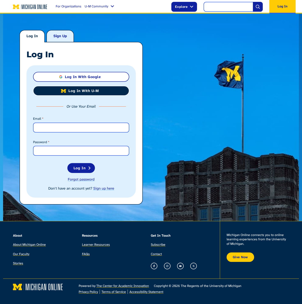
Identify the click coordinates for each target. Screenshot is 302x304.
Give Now (240, 257)
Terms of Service (113, 292)
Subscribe (158, 244)
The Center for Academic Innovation (122, 286)
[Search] (258, 7)
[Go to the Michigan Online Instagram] (167, 266)
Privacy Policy (88, 292)
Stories (18, 263)
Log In (32, 35)
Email (38, 118)
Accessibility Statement (146, 292)
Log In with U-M (83, 90)
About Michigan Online (29, 244)
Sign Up (60, 35)
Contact (156, 254)
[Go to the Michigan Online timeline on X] (193, 266)
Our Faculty (21, 254)
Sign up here (103, 188)
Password (41, 142)
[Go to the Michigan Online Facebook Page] (154, 266)
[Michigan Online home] (30, 7)
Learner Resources (96, 244)
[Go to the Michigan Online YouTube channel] (180, 266)
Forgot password (81, 179)
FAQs (86, 254)
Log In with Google (83, 76)
